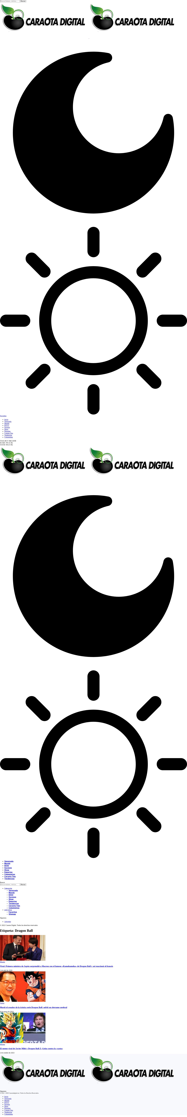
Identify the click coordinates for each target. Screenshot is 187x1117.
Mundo (2, 962)
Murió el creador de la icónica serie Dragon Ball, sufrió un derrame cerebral (33, 1007)
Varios (2, 1003)
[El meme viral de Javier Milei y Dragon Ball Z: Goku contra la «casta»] (22, 1042)
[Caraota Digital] (88, 481)
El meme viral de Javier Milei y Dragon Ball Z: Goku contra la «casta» (31, 1048)
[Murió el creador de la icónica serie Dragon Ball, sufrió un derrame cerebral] (22, 1001)
